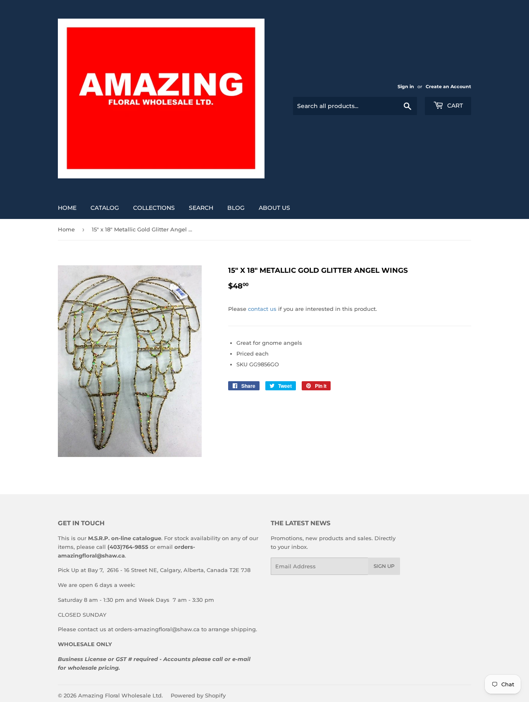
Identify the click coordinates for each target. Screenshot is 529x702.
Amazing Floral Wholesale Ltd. (120, 695)
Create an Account (448, 86)
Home (67, 208)
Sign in (406, 86)
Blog (236, 208)
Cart (454, 105)
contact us (262, 308)
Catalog (105, 208)
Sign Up (384, 566)
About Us (274, 208)
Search (201, 208)
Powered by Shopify (198, 695)
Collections (154, 208)
